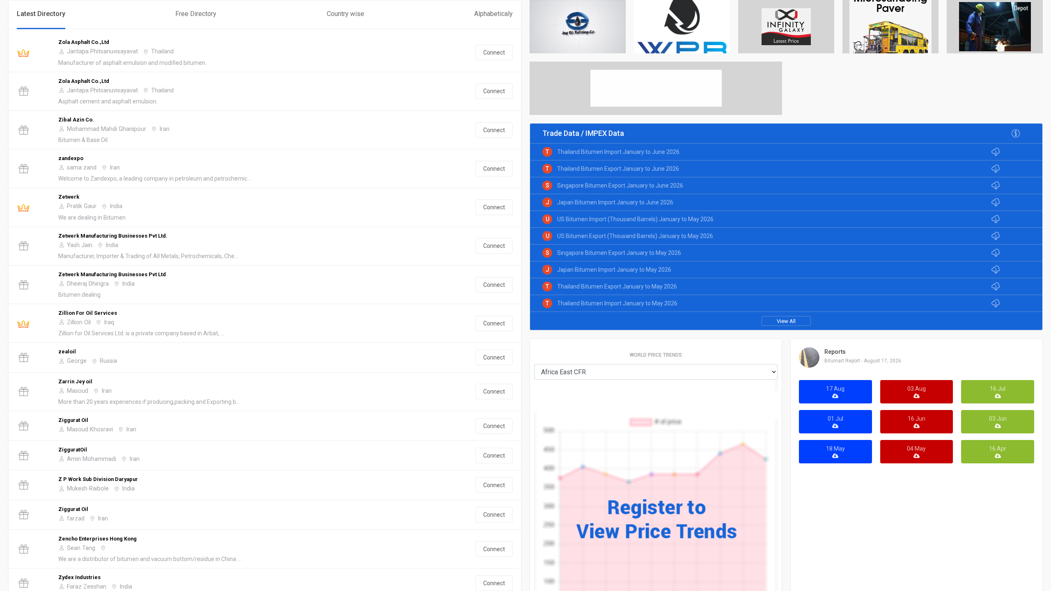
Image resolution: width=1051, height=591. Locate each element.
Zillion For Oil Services (87, 313)
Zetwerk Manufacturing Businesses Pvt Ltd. (113, 236)
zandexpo (70, 158)
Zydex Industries (79, 577)
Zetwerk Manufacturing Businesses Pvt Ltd (112, 274)
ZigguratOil (72, 450)
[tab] (41, 14)
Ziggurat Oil (73, 420)
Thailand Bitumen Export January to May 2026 (617, 286)
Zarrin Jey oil (75, 381)
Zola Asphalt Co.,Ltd (83, 42)
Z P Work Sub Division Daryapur (98, 479)
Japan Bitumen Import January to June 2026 (615, 202)
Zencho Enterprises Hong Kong (97, 539)
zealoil (67, 351)
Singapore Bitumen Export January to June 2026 (620, 185)
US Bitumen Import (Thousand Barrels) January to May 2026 (635, 219)
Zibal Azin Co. (76, 120)
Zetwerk (68, 197)
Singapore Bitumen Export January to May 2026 (619, 253)
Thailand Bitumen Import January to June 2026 (618, 152)
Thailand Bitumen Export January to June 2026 (618, 168)
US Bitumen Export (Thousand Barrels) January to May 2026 (635, 236)
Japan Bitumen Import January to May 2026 (614, 269)
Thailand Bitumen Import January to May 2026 (617, 303)
